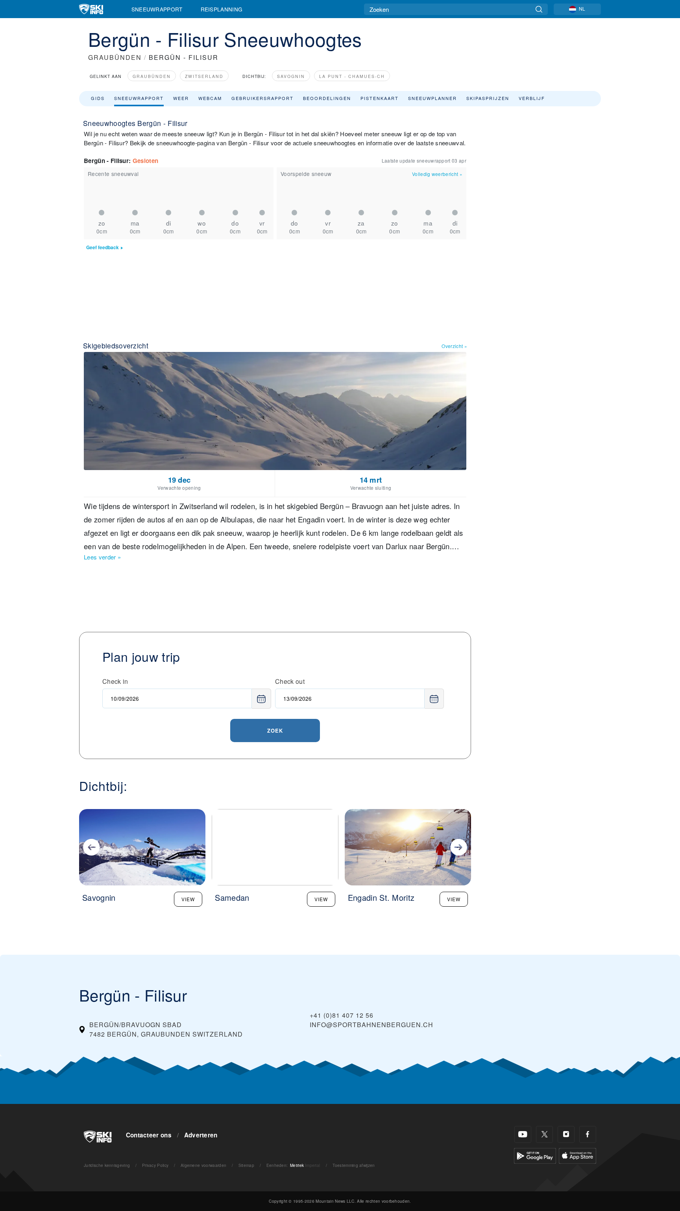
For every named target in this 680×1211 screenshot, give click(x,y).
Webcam (210, 98)
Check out (290, 681)
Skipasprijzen (487, 98)
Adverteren (201, 1135)
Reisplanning (222, 9)
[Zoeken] (539, 9)
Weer (181, 98)
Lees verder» (102, 557)
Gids (98, 98)
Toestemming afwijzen (354, 1165)
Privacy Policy (155, 1165)
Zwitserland (204, 76)
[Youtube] (522, 1134)
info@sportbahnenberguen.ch (371, 1024)
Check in (115, 681)
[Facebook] (587, 1134)
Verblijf (532, 98)
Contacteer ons (149, 1135)
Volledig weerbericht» (437, 173)
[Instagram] (566, 1134)
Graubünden (152, 76)
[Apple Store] (577, 1155)
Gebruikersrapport (262, 98)
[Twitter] (544, 1134)
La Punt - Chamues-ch (352, 76)
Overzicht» (454, 346)
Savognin (291, 76)
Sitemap (246, 1165)
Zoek (275, 730)
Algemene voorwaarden (203, 1165)
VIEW (188, 899)
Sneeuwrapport (157, 9)
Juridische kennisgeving (107, 1165)
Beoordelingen (327, 98)
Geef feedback (102, 247)
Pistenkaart (379, 98)
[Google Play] (535, 1155)
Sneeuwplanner (432, 98)
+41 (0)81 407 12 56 (341, 1015)
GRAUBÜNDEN (115, 57)
